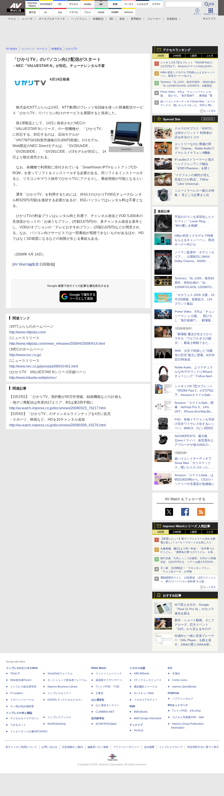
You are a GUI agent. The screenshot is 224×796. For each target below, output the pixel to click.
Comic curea (179, 680)
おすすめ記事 (172, 595)
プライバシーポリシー (126, 747)
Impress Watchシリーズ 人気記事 (186, 526)
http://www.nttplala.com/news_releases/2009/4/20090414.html (57, 343)
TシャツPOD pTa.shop (186, 710)
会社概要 (149, 747)
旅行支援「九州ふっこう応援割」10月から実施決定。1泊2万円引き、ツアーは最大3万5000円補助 (188, 562)
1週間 (193, 55)
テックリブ (136, 724)
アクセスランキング (177, 50)
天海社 (176, 673)
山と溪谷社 (97, 699)
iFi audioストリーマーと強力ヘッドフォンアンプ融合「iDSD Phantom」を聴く (194, 164)
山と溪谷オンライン (107, 705)
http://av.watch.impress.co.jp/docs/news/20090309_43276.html (57, 425)
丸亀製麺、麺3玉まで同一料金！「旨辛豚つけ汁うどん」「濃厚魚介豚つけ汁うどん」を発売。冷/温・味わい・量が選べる (187, 552)
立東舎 (99, 693)
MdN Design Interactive (148, 718)
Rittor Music (98, 668)
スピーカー (154, 18)
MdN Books (141, 711)
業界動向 (136, 18)
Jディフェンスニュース (147, 680)
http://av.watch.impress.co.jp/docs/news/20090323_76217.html (57, 408)
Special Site (171, 119)
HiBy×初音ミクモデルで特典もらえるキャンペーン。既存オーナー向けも (194, 240)
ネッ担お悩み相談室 (22, 706)
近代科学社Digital (106, 723)
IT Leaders (16, 693)
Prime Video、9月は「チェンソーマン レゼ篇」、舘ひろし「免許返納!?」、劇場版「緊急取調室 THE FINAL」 (187, 95)
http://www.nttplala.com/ (27, 332)
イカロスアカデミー (146, 699)
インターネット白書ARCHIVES (28, 731)
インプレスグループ (171, 747)
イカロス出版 (137, 668)
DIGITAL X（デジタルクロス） (65, 699)
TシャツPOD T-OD (107, 686)
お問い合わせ (49, 747)
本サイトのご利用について (21, 747)
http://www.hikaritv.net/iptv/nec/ (32, 378)
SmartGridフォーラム (60, 673)
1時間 (160, 55)
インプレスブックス (59, 717)
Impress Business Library (62, 686)
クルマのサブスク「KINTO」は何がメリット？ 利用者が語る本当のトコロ (195, 133)
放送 (122, 18)
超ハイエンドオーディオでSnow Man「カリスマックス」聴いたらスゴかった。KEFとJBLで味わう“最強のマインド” (187, 105)
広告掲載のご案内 (72, 747)
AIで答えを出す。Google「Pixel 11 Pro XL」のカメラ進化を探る (194, 609)
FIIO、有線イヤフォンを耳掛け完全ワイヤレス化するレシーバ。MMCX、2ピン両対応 (194, 424)
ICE (170, 668)
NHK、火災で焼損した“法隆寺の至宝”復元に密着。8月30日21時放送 (195, 355)
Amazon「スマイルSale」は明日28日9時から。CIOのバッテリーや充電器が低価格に (194, 479)
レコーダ (27, 18)
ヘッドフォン (79, 18)
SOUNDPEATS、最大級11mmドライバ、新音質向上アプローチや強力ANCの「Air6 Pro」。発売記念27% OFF (194, 444)
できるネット (18, 724)
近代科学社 (97, 718)
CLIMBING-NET (105, 711)
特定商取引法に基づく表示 (203, 747)
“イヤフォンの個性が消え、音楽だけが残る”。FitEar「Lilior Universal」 (193, 179)
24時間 (177, 55)
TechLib (138, 730)
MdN (132, 706)
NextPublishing (56, 723)
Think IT (15, 673)
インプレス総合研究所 (23, 686)
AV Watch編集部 (26, 264)
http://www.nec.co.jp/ (25, 355)
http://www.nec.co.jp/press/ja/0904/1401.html (43, 366)
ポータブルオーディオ (52, 18)
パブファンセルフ (182, 698)
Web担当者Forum (20, 680)
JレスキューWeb (144, 693)
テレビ (12, 18)
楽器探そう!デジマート (109, 680)
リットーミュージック (109, 673)
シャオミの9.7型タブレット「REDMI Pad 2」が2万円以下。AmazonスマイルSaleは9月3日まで (187, 66)
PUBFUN (173, 693)
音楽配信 (172, 18)
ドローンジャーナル (22, 699)
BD (111, 18)
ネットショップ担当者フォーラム (67, 680)
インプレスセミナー (59, 693)
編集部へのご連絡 (98, 747)
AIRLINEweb (141, 673)
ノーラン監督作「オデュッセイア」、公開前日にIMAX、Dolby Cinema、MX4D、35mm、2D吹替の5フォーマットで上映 (194, 260)
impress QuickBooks (184, 686)
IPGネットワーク (178, 705)
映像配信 (98, 18)
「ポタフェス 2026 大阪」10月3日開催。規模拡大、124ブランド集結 (194, 299)
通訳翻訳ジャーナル (146, 686)
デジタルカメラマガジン (24, 718)
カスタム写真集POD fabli (188, 717)
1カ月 (209, 55)
